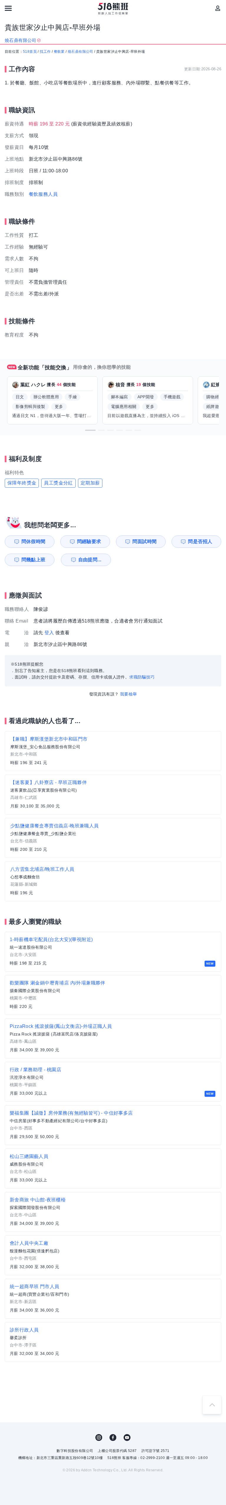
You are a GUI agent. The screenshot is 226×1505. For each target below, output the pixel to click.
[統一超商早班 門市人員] (113, 1298)
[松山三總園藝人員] (113, 1168)
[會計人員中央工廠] (113, 1255)
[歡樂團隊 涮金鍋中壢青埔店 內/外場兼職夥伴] (113, 995)
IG (98, 1437)
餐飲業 (59, 52)
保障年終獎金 (21, 482)
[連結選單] (8, 8)
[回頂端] (212, 1405)
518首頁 (30, 52)
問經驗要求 (89, 541)
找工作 (45, 52)
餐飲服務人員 (43, 194)
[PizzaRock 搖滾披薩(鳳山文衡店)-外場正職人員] (113, 1038)
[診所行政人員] (113, 1342)
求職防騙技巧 (141, 677)
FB (113, 1437)
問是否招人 (200, 541)
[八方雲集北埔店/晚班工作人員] (113, 881)
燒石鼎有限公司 (80, 52)
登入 (49, 632)
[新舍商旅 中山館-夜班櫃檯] (113, 1212)
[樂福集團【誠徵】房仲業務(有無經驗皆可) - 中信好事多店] (113, 1125)
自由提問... (90, 559)
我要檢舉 (128, 694)
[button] (90, 430)
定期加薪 (90, 482)
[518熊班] (113, 9)
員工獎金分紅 (58, 482)
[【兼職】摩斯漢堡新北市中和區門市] (113, 751)
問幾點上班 (33, 559)
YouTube (127, 1437)
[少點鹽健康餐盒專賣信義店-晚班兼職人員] (113, 838)
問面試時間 (144, 541)
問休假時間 (33, 541)
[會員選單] (217, 8)
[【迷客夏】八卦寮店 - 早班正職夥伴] (113, 794)
